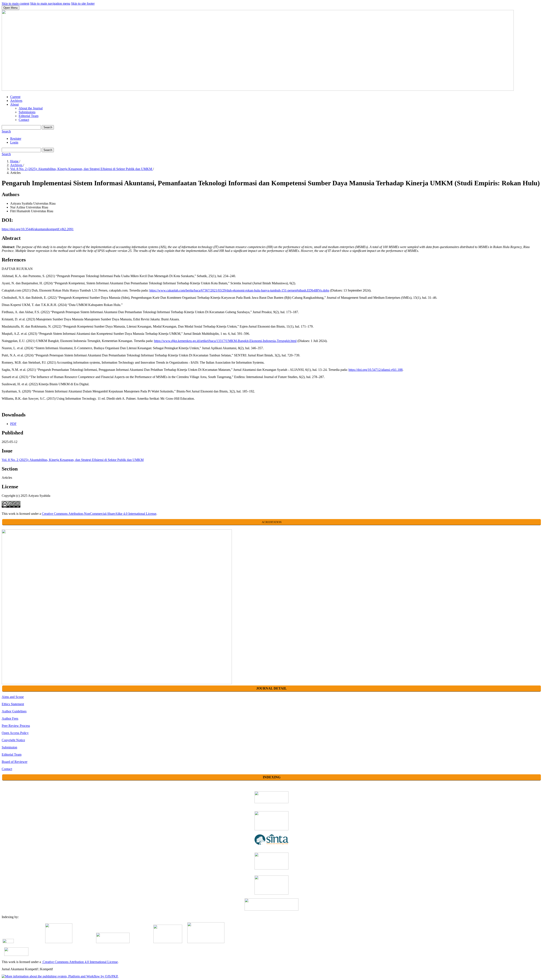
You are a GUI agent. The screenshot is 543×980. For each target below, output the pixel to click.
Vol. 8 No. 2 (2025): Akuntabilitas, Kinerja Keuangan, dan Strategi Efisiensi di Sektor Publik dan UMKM (81, 169)
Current (15, 97)
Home (14, 161)
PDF (13, 424)
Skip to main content (15, 3)
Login (14, 142)
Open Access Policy (15, 733)
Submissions (27, 112)
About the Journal (31, 108)
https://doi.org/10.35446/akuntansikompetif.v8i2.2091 (38, 229)
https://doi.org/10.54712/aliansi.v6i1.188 (375, 369)
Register (15, 138)
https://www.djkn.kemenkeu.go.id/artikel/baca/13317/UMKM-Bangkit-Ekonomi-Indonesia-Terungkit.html (225, 341)
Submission (9, 747)
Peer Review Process (16, 725)
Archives (16, 100)
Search (47, 127)
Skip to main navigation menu (50, 3)
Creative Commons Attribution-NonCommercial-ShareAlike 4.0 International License (99, 513)
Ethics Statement (13, 704)
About (14, 104)
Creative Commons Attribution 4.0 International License (80, 962)
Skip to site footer (83, 3)
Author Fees (10, 718)
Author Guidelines (14, 711)
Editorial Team (28, 116)
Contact (24, 119)
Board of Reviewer (14, 762)
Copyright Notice (13, 740)
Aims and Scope (13, 697)
